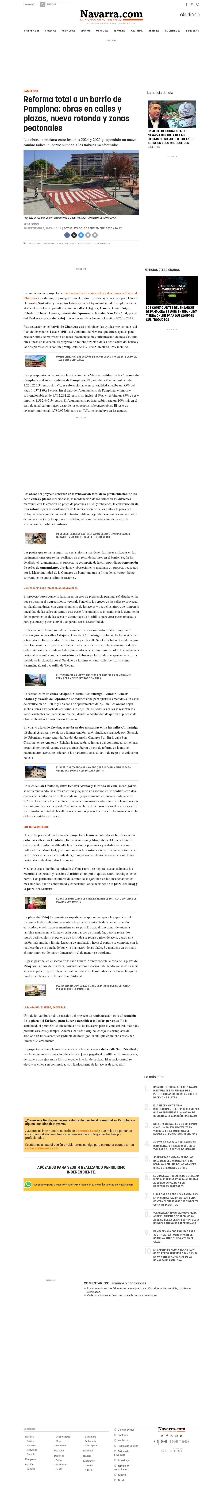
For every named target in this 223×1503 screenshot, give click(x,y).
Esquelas (192, 30)
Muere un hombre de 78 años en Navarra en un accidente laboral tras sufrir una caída (96, 358)
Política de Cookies (128, 1445)
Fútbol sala (90, 1441)
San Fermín (31, 30)
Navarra (50, 30)
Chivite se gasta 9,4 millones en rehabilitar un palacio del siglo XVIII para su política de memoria (174, 1146)
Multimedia (172, 30)
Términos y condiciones (128, 1283)
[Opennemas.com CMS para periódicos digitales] (171, 1445)
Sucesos (31, 1445)
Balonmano (90, 1436)
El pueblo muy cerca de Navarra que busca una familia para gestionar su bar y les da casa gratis (93, 769)
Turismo (122, 1474)
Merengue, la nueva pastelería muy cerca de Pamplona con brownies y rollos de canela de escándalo (93, 535)
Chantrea (62, 243)
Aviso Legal (124, 1460)
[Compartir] (67, 234)
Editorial (31, 1469)
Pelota (59, 1469)
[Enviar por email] (88, 234)
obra (73, 243)
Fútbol (59, 1460)
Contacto (123, 1435)
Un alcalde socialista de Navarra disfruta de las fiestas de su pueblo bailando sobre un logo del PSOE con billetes (170, 139)
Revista (153, 30)
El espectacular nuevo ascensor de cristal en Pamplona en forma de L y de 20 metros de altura (93, 677)
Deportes (59, 1455)
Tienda (121, 1480)
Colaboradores (63, 1436)
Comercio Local (87, 1131)
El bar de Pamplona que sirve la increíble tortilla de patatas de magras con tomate (96, 900)
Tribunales (32, 1449)
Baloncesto (61, 1464)
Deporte (119, 30)
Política (30, 1441)
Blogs (58, 1441)
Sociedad (31, 1454)
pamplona (35, 243)
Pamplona (68, 30)
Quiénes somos (126, 1429)
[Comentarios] (95, 234)
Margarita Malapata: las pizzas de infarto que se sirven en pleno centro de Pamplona (93, 987)
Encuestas (61, 1445)
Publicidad (123, 1440)
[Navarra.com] (111, 14)
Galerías (89, 1465)
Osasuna (102, 30)
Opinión (85, 30)
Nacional (137, 30)
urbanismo (49, 243)
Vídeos (88, 1470)
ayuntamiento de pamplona (94, 243)
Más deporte (91, 1445)
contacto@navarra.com (41, 1148)
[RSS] (181, 1436)
